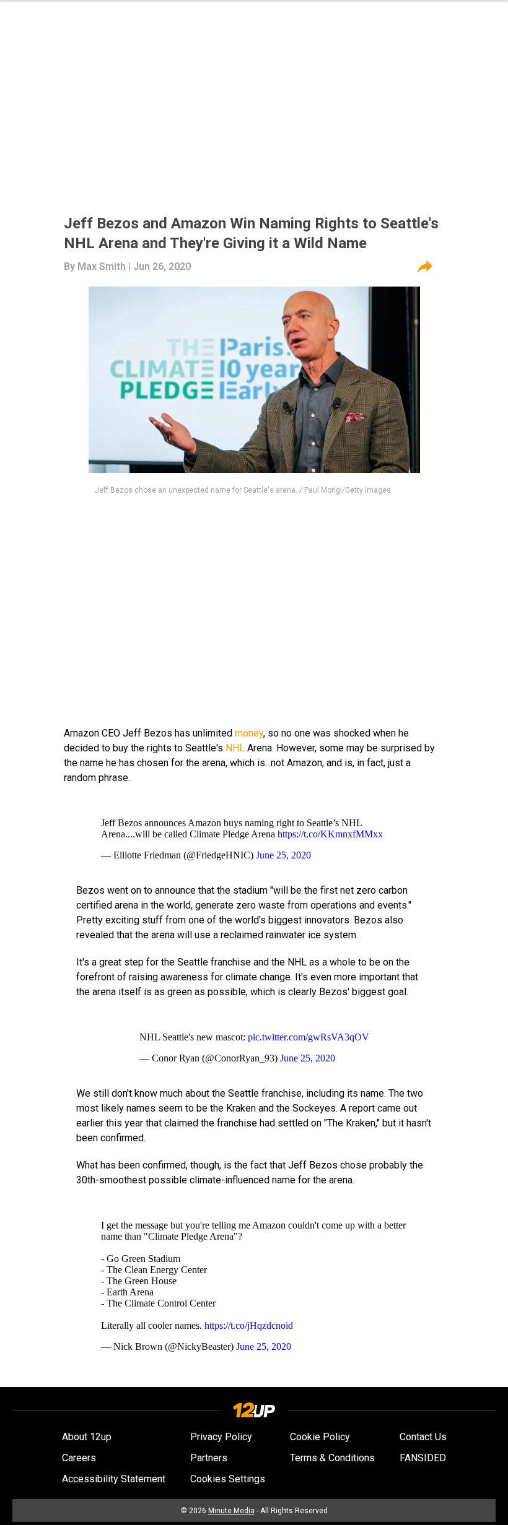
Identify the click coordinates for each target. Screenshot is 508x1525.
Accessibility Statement (113, 1479)
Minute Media (231, 1510)
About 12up (87, 1437)
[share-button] (425, 266)
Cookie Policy (320, 1437)
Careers (79, 1458)
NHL (235, 748)
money (249, 733)
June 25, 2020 (283, 855)
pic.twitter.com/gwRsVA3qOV (308, 1037)
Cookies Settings (227, 1479)
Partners (208, 1458)
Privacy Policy (221, 1437)
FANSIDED (423, 1458)
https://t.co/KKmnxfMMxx (330, 834)
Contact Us (423, 1437)
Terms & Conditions (332, 1458)
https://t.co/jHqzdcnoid (248, 1325)
